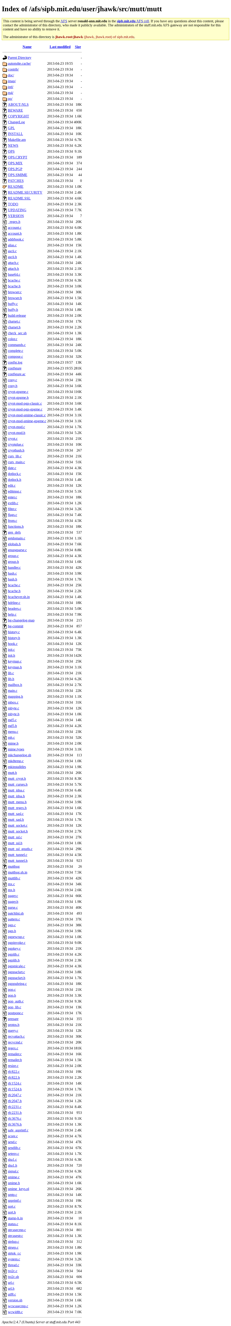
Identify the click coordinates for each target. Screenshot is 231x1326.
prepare (13, 1019)
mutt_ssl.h (15, 843)
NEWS (13, 145)
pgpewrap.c (16, 937)
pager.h (13, 902)
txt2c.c (12, 1271)
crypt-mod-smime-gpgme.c (27, 421)
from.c (12, 521)
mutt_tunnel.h (18, 861)
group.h (13, 562)
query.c (13, 1030)
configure (14, 368)
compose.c (15, 356)
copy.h (12, 386)
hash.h (12, 579)
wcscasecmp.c (18, 1306)
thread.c (13, 1265)
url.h (11, 1288)
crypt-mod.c (16, 427)
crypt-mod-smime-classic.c (27, 415)
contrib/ (13, 69)
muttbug (14, 866)
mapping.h (15, 696)
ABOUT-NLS (18, 104)
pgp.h (12, 931)
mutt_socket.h (18, 831)
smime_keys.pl (18, 1189)
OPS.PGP (15, 169)
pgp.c (12, 925)
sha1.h (12, 1165)
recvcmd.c (15, 1042)
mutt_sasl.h (16, 819)
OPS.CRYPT (17, 157)
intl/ (10, 87)
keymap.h (15, 667)
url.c (11, 1283)
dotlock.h (14, 480)
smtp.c (12, 1195)
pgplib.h (14, 960)
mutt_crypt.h (17, 778)
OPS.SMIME (17, 175)
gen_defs (14, 532)
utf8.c (12, 1294)
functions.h (16, 526)
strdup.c (13, 1241)
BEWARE (15, 110)
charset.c (14, 321)
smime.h (14, 1183)
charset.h (14, 327)
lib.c (11, 673)
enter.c (12, 497)
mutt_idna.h (16, 796)
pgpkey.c (14, 948)
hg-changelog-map (21, 620)
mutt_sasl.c (16, 814)
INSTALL (15, 134)
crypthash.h (16, 450)
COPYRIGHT (18, 116)
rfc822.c (14, 1072)
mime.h (13, 743)
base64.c (14, 274)
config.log (15, 362)
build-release (17, 315)
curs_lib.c (15, 456)
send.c (12, 1142)
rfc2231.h (15, 1113)
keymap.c (15, 661)
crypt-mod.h (16, 433)
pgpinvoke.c (16, 943)
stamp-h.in (15, 1218)
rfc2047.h (15, 1101)
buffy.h (13, 310)
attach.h (13, 269)
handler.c (14, 567)
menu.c (13, 732)
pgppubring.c (17, 984)
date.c (12, 468)
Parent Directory (19, 58)
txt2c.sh (13, 1277)
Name (27, 47)
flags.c (12, 515)
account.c (14, 227)
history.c (14, 632)
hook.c (13, 644)
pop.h (12, 995)
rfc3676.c (14, 1118)
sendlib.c (14, 1148)
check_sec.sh (17, 333)
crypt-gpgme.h (18, 397)
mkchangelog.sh (19, 755)
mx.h (11, 890)
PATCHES (16, 181)
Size (78, 47)
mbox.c (13, 702)
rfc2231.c (14, 1107)
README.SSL (19, 198)
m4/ (10, 93)
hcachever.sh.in (19, 597)
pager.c (13, 896)
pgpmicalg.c (16, 966)
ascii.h (12, 257)
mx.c (11, 884)
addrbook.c (16, 239)
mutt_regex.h (17, 808)
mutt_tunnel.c (17, 855)
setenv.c (13, 1154)
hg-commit (15, 626)
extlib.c (13, 503)
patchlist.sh (16, 913)
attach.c (13, 263)
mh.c (11, 737)
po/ (10, 99)
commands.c (17, 345)
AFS (63, 21)
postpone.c (15, 1013)
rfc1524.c (14, 1083)
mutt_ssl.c (15, 837)
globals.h (14, 544)
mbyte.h (13, 714)
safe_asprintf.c (18, 1130)
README (15, 186)
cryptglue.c (16, 444)
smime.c (14, 1177)
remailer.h (15, 1060)
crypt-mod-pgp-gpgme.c (25, 409)
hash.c (12, 573)
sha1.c (12, 1159)
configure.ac (16, 374)
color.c (12, 339)
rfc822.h (14, 1077)
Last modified (60, 47)
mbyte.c (13, 708)
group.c (13, 556)
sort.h (12, 1212)
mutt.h (12, 773)
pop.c (12, 989)
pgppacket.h (16, 978)
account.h (15, 233)
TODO (13, 204)
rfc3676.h (15, 1124)
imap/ (12, 81)
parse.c (13, 907)
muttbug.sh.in (17, 872)
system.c (14, 1259)
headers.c (14, 608)
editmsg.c (14, 491)
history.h (14, 638)
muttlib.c (14, 878)
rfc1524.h (15, 1089)
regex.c (13, 1048)
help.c (12, 614)
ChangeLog (16, 122)
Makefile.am (17, 140)
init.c (11, 650)
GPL (11, 128)
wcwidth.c (15, 1312)
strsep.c (13, 1247)
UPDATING (17, 210)
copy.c (12, 380)
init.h (11, 655)
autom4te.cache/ (19, 63)
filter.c (12, 509)
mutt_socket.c (18, 825)
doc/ (11, 75)
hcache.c (14, 585)
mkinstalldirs (17, 767)
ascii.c (12, 251)
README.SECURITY (25, 192)
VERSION (16, 216)
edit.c (12, 485)
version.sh (15, 1300)
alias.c (12, 245)
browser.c (15, 292)
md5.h (12, 726)
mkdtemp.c (16, 761)
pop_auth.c (16, 1001)
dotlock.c (14, 474)
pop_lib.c (14, 1007)
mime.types (16, 749)
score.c (13, 1136)
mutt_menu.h (17, 802)
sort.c (12, 1206)
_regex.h (14, 222)
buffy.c (13, 304)
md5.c (12, 720)
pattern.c (14, 919)
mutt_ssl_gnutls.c (20, 849)
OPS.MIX (15, 163)
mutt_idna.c (16, 790)
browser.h (15, 298)
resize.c (13, 1066)
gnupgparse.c (17, 550)
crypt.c (13, 438)
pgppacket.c (16, 972)
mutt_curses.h (18, 784)
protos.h (13, 1025)
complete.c (15, 351)
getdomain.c (16, 538)
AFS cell (133, 21)
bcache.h (14, 286)
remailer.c (15, 1054)
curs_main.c (16, 462)
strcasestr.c (15, 1236)
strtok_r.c (14, 1253)
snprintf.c (14, 1200)
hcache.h (14, 591)
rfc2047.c (14, 1095)
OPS (11, 151)
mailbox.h (15, 685)
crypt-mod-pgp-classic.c (25, 403)
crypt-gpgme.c (18, 392)
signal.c (13, 1171)
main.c (12, 691)
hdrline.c (14, 603)
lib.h (11, 679)
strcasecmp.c (17, 1230)
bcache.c (14, 280)
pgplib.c (13, 954)
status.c (13, 1224)
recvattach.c (16, 1036)
